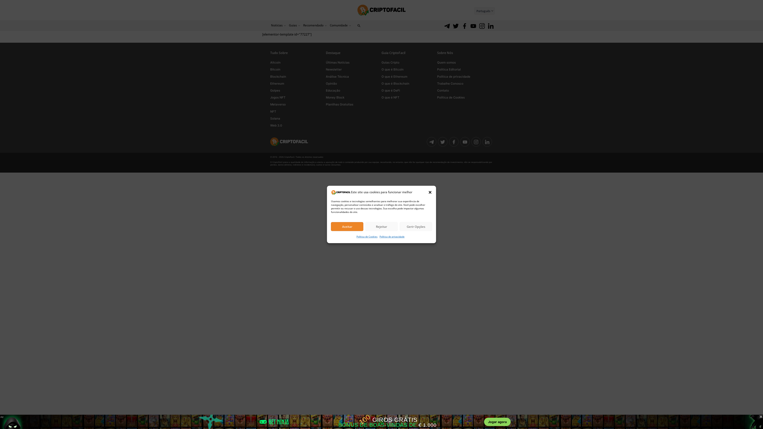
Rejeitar (381, 227)
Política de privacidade (392, 237)
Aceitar (347, 227)
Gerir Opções (416, 227)
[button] (430, 192)
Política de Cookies (367, 237)
